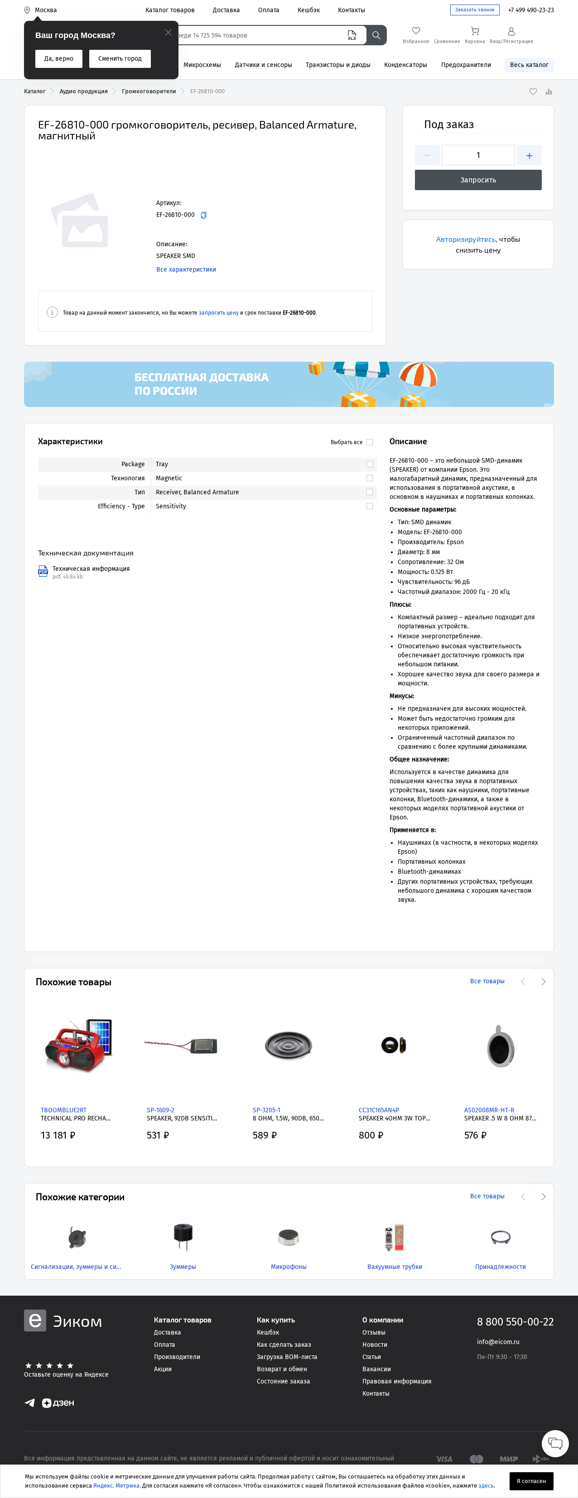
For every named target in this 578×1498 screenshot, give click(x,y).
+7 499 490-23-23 (531, 10)
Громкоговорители (149, 91)
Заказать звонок (475, 10)
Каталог (35, 91)
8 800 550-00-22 (515, 1322)
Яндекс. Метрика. (117, 1485)
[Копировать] (203, 215)
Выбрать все (347, 442)
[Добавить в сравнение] (548, 91)
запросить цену (219, 313)
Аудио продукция (84, 91)
